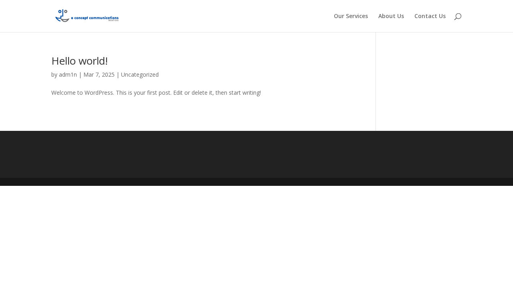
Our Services (351, 16)
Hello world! (79, 60)
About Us (391, 16)
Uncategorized (140, 74)
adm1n (68, 74)
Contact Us (430, 16)
